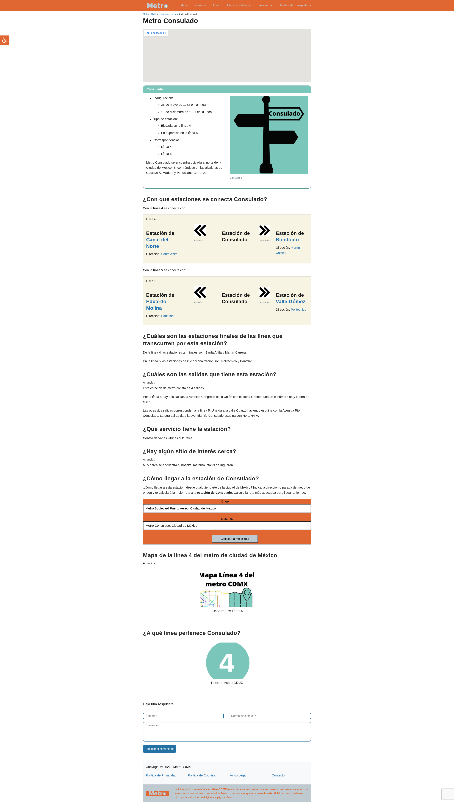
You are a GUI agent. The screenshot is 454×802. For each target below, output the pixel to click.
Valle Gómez (290, 301)
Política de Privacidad (161, 775)
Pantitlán (167, 316)
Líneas (198, 5)
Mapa (184, 5)
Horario (216, 5)
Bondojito (287, 239)
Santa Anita (169, 254)
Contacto (278, 775)
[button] (4, 40)
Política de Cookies (201, 775)
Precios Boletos (237, 5)
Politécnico (298, 309)
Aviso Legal (238, 775)
